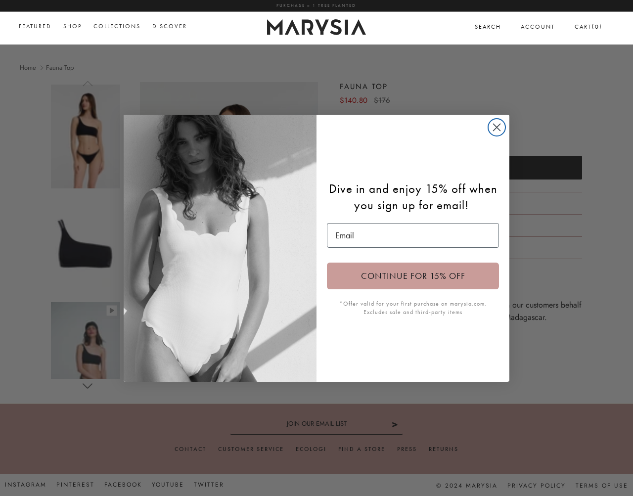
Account (538, 27)
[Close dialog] (496, 127)
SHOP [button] (72, 26)
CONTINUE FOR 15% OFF (413, 275)
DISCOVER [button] (169, 26)
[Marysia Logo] (316, 26)
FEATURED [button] (35, 26)
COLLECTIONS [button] (116, 26)
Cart (588, 26)
